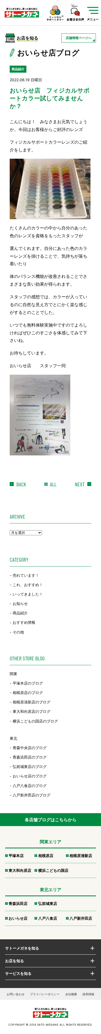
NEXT (80, 484)
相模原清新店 (80, 855)
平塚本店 (16, 855)
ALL (53, 484)
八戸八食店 (47, 918)
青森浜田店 (18, 903)
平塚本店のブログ (28, 683)
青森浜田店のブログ (30, 757)
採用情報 (88, 994)
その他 (18, 632)
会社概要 (71, 994)
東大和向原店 (20, 870)
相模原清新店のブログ (31, 702)
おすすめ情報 (24, 622)
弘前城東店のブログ (30, 766)
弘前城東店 (47, 903)
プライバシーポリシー (45, 994)
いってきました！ (28, 594)
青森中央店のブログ (30, 747)
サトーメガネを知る (22, 948)
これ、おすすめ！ (28, 584)
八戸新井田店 (80, 918)
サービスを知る (18, 973)
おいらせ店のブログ (30, 776)
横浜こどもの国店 (53, 870)
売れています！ (26, 575)
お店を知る (14, 960)
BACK (21, 484)
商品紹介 (20, 613)
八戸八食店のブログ (30, 785)
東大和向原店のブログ (31, 711)
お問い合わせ (16, 994)
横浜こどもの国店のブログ (35, 721)
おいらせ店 (18, 918)
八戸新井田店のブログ (31, 795)
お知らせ (20, 603)
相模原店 (45, 855)
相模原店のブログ (28, 692)
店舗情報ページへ (79, 38)
